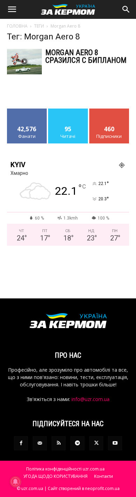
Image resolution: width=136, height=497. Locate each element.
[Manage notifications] (15, 481)
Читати (68, 111)
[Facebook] (21, 443)
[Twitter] (96, 443)
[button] (12, 9)
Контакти (103, 476)
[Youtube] (115, 443)
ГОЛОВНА (17, 26)
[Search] (126, 9)
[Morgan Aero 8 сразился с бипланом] (24, 61)
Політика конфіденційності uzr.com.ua (65, 469)
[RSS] (59, 443)
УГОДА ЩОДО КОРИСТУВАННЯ (55, 476)
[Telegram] (77, 443)
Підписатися (109, 111)
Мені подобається (27, 114)
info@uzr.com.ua (90, 399)
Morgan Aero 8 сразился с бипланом (86, 56)
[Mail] (40, 443)
